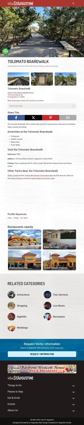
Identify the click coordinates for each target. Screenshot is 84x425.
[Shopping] (24, 306)
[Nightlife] (24, 317)
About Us (13, 410)
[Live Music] (60, 306)
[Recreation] (60, 317)
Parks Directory (16, 178)
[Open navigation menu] (71, 3)
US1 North (24, 218)
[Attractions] (24, 295)
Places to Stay (15, 391)
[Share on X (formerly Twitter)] (33, 117)
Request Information (42, 354)
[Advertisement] (42, 196)
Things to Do (15, 385)
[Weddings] (24, 328)
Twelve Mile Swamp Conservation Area (39, 175)
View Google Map (16, 106)
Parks (10, 218)
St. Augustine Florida (63, 423)
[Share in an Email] (67, 117)
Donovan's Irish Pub (18, 268)
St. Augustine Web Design (38, 423)
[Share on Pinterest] (50, 117)
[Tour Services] (60, 295)
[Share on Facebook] (16, 117)
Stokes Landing (13, 175)
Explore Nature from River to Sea (42, 178)
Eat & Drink (14, 397)
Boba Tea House (51, 247)
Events (11, 404)
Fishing (16, 218)
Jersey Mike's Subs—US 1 (21, 247)
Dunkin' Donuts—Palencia (56, 268)
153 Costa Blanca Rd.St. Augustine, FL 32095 (16, 96)
